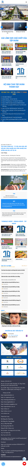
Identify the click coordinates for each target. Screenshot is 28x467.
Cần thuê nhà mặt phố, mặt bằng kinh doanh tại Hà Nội (13, 270)
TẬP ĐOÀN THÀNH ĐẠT (7, 97)
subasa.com (6, 413)
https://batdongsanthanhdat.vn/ (8, 399)
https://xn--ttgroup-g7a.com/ (7, 397)
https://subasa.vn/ (5, 408)
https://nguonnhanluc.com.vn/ (8, 406)
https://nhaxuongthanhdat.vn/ (8, 402)
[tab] (14, 97)
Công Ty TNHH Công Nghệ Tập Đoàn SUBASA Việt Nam (13, 102)
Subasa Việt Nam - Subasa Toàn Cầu (9, 98)
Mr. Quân (11, 333)
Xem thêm (24, 173)
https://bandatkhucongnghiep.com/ (9, 404)
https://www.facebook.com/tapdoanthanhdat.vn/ (11, 456)
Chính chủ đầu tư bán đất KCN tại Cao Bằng (10, 276)
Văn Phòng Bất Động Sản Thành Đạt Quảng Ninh (12, 117)
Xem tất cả (24, 265)
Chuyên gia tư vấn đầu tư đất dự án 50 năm (11, 326)
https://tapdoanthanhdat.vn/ (7, 395)
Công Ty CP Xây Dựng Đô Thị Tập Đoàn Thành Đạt (12, 100)
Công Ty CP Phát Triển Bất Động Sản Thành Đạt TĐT (13, 108)
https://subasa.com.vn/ (6, 411)
